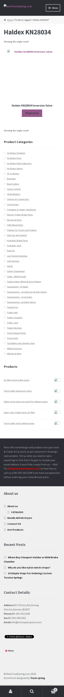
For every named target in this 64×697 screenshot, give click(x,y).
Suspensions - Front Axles (19, 297)
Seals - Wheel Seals (16, 276)
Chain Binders (13, 194)
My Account (10, 691)
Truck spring (37, 678)
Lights (10, 266)
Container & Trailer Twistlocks (21, 209)
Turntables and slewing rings (21, 343)
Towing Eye (12, 307)
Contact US (14, 523)
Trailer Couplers (14, 317)
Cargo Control (14, 189)
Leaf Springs (13, 261)
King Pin (11, 250)
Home (10, 19)
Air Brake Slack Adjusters (19, 163)
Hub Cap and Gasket (17, 235)
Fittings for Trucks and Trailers (22, 230)
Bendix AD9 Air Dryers (19, 517)
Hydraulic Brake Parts (17, 240)
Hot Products (15, 529)
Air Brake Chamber (16, 153)
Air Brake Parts (14, 158)
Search (32, 691)
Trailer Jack (12, 322)
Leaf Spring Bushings (17, 255)
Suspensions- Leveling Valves (21, 302)
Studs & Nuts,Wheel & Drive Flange (24, 281)
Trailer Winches (14, 327)
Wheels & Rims (14, 353)
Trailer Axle (12, 312)
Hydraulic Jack (14, 245)
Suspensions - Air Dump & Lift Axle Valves (27, 291)
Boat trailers (13, 183)
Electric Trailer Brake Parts (20, 214)
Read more (32, 113)
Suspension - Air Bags (17, 286)
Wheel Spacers (14, 348)
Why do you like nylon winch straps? (29, 567)
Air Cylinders (13, 173)
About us (12, 506)
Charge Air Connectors (18, 199)
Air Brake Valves (15, 168)
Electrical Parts (14, 219)
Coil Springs (13, 204)
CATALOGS (17, 512)
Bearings (11, 178)
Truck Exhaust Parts (16, 333)
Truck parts (12, 338)
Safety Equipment (16, 271)
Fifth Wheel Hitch (15, 225)
